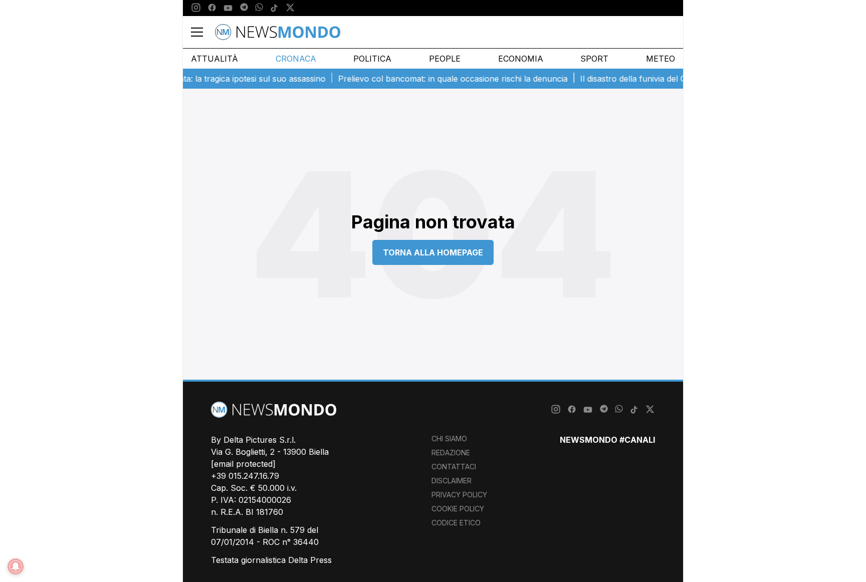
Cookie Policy (457, 508)
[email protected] (243, 464)
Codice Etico (456, 522)
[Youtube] (228, 8)
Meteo (660, 59)
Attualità (214, 59)
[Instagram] (196, 8)
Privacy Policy (459, 494)
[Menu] (203, 32)
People (445, 59)
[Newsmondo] (277, 32)
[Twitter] (290, 8)
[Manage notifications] (16, 566)
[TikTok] (274, 8)
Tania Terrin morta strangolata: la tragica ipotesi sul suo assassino (191, 79)
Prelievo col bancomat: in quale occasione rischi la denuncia (444, 79)
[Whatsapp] (259, 8)
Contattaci (453, 466)
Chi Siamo (449, 438)
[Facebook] (212, 8)
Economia (520, 59)
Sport (594, 59)
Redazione (450, 452)
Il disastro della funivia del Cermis (635, 79)
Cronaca (296, 59)
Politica (372, 59)
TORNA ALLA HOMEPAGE (433, 252)
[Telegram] (244, 8)
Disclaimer (451, 480)
